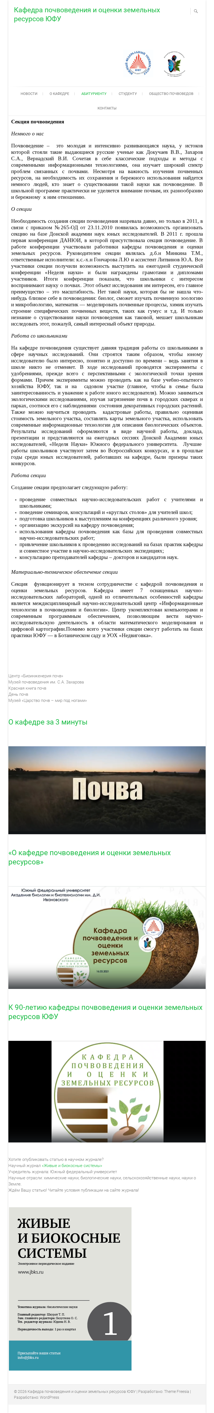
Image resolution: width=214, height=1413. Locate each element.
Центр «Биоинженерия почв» (35, 675)
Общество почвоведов (171, 94)
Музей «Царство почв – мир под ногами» (47, 700)
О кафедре (59, 94)
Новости (29, 94)
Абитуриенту (93, 94)
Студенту (128, 94)
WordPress (49, 1397)
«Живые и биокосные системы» (72, 1165)
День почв (18, 694)
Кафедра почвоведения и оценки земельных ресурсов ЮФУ (87, 14)
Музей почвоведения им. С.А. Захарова (46, 682)
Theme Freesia (176, 1391)
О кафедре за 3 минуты (47, 722)
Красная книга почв (27, 688)
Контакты (107, 108)
